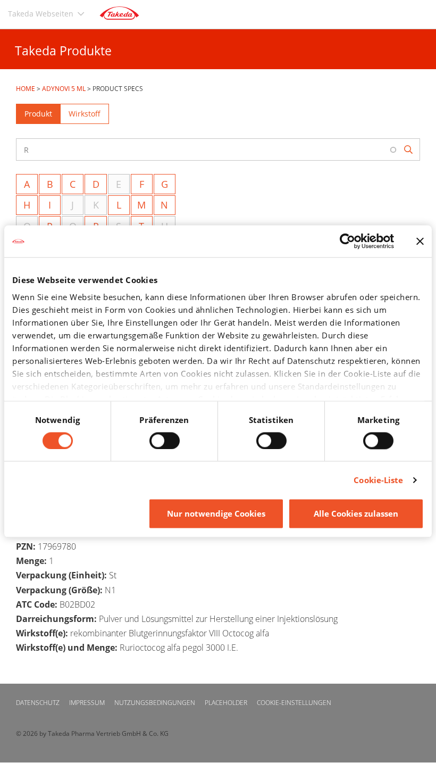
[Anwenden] (409, 149)
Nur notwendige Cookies (216, 514)
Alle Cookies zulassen (356, 514)
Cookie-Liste (378, 480)
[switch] (164, 440)
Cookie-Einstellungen (294, 702)
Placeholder (226, 702)
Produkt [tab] (38, 114)
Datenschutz (38, 702)
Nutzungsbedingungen (154, 702)
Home (25, 88)
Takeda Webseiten (40, 14)
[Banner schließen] (420, 241)
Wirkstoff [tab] (84, 114)
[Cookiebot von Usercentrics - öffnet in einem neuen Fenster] (347, 241)
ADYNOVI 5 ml (64, 88)
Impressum (87, 702)
